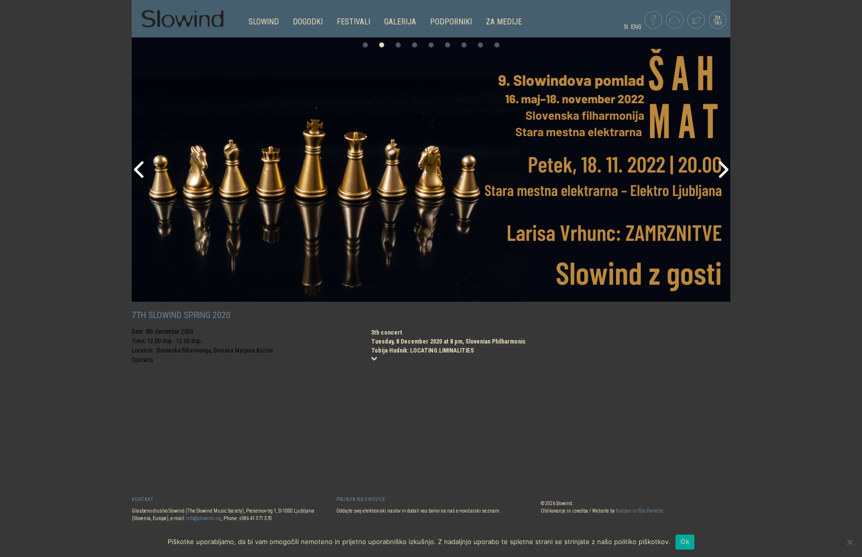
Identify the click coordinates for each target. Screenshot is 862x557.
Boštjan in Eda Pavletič (639, 511)
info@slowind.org (203, 518)
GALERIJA (400, 21)
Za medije (504, 21)
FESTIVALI (353, 21)
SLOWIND (263, 21)
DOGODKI (308, 21)
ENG (636, 26)
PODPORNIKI (451, 21)
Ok (684, 542)
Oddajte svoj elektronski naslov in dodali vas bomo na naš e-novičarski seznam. (418, 511)
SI (626, 26)
